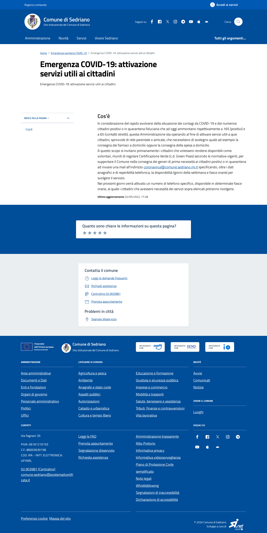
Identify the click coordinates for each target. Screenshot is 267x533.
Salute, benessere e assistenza (158, 401)
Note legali (143, 478)
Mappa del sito (60, 518)
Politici (26, 408)
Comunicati (201, 380)
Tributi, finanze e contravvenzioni (160, 408)
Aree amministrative (36, 373)
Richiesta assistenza (93, 457)
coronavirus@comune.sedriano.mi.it (171, 167)
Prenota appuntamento (95, 443)
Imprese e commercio (152, 387)
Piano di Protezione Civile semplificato (155, 468)
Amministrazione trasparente (157, 436)
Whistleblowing (147, 485)
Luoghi (198, 412)
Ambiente (85, 380)
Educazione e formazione (154, 373)
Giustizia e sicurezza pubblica (157, 380)
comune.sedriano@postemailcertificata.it (47, 477)
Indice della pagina (35, 118)
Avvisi (197, 373)
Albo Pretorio (145, 443)
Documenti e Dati (34, 380)
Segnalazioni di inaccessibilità (157, 492)
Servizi (81, 38)
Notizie (198, 387)
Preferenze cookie (34, 518)
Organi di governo (34, 394)
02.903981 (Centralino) (38, 469)
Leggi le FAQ (87, 436)
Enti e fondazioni (33, 387)
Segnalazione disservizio (96, 450)
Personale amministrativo (40, 401)
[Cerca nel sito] (238, 22)
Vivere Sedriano (106, 38)
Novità (63, 38)
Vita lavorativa (146, 415)
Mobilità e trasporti (150, 394)
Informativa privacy (150, 450)
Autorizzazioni (88, 401)
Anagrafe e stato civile (94, 387)
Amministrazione (37, 38)
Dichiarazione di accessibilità (157, 499)
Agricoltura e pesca (92, 373)
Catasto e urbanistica (93, 408)
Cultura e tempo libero (94, 415)
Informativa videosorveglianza (158, 457)
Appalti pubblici (89, 394)
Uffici (25, 415)
